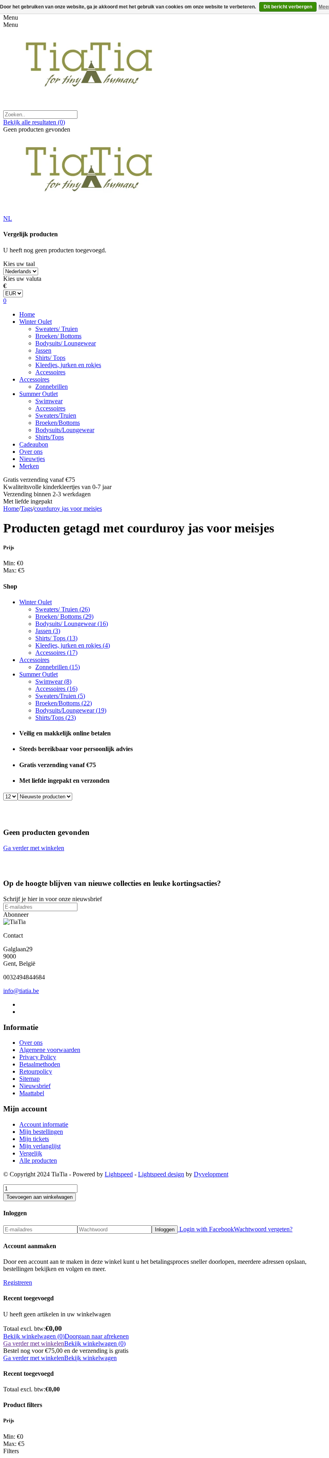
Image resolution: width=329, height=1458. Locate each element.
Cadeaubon (33, 444)
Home (27, 314)
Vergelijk (30, 1153)
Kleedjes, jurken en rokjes (68, 364)
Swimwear (49, 401)
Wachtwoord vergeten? (263, 1229)
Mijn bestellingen (41, 1131)
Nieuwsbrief (35, 1085)
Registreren (17, 1282)
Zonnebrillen (51, 386)
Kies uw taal (19, 263)
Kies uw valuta (22, 278)
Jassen (43, 350)
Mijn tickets (34, 1138)
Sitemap (29, 1078)
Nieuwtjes (32, 458)
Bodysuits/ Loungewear (65, 343)
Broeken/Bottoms (57, 422)
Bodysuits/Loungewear (64, 429)
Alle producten (38, 1160)
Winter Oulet (35, 321)
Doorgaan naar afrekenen (97, 1336)
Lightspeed (119, 1174)
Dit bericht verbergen (288, 7)
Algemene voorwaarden (49, 1049)
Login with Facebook (206, 1229)
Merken (29, 466)
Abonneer (15, 914)
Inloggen (165, 1230)
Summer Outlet (38, 393)
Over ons (31, 451)
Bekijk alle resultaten (34, 122)
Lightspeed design (161, 1174)
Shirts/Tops (49, 437)
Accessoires (50, 372)
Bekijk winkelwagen (90, 1357)
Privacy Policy (37, 1057)
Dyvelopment (211, 1174)
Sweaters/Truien (55, 415)
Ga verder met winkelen (33, 848)
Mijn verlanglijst (40, 1146)
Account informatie (43, 1124)
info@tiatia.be (21, 990)
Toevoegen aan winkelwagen (39, 1197)
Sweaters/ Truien (56, 328)
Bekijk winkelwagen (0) (34, 1336)
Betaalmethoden (39, 1064)
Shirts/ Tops (50, 357)
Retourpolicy (35, 1071)
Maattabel (31, 1093)
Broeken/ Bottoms (58, 336)
